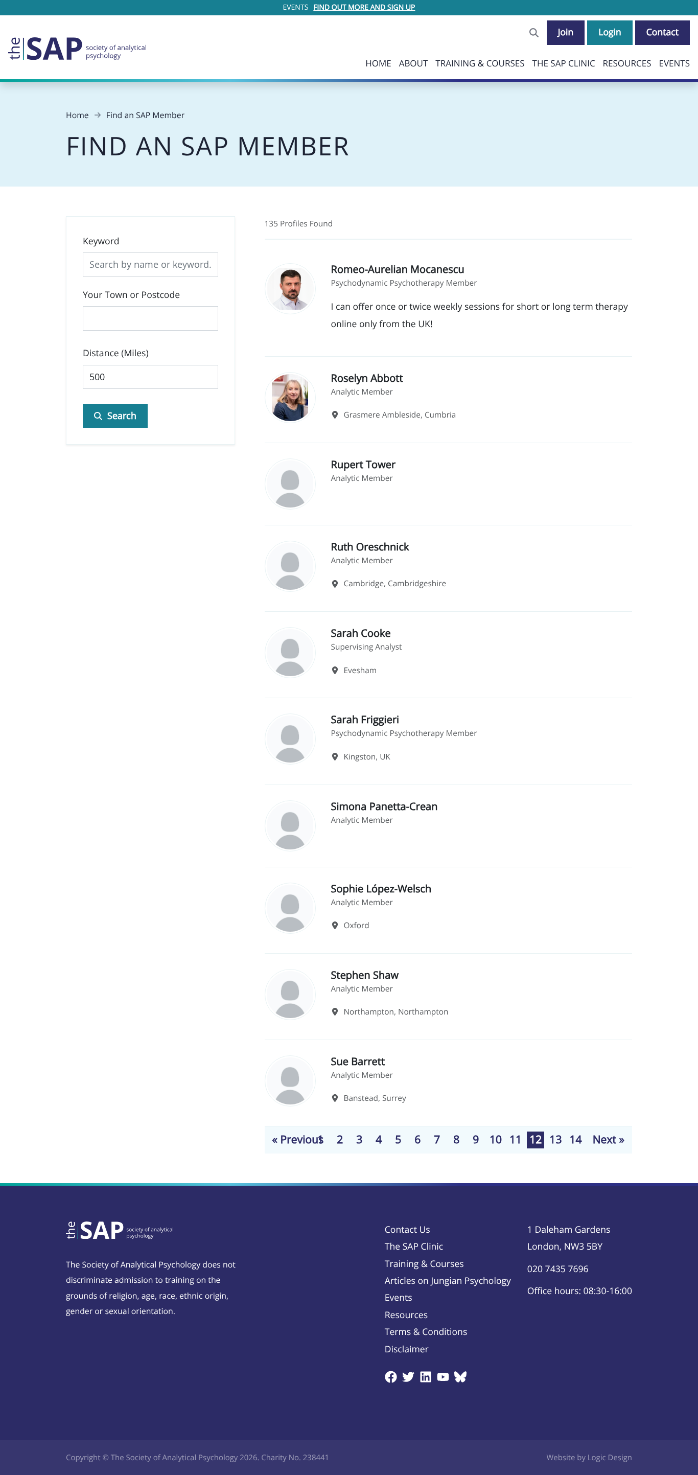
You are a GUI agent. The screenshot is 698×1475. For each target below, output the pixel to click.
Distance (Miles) (116, 353)
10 (496, 1139)
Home (378, 63)
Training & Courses (479, 63)
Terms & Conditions (426, 1332)
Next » (608, 1139)
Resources (627, 63)
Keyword (101, 241)
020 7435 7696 (558, 1269)
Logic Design (610, 1458)
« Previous (298, 1139)
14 (575, 1139)
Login (609, 32)
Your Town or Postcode (131, 295)
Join (566, 32)
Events (674, 63)
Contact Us (407, 1230)
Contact (662, 32)
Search (121, 415)
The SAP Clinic (563, 63)
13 (555, 1139)
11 (515, 1139)
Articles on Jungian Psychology (448, 1281)
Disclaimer (407, 1349)
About (413, 63)
